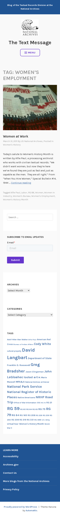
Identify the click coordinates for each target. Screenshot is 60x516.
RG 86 (31, 192)
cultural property (14, 351)
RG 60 (23, 409)
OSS (38, 403)
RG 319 (23, 420)
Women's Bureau (21, 196)
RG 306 (15, 420)
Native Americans (26, 397)
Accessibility (10, 456)
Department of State (40, 358)
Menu (32, 52)
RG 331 (30, 420)
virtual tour (13, 424)
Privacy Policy (11, 489)
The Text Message (30, 42)
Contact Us (10, 472)
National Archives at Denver (37, 382)
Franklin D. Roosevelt (18, 365)
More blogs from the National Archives (26, 481)
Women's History (12, 144)
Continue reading (21, 182)
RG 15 (43, 403)
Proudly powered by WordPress (20, 507)
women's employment (43, 196)
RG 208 (31, 415)
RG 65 (35, 409)
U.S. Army (46, 420)
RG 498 (37, 420)
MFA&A (20, 381)
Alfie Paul (15, 192)
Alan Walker (22, 339)
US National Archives (32, 141)
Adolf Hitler (12, 339)
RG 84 (15, 415)
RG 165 (23, 415)
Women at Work (15, 136)
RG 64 (29, 409)
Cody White (42, 344)
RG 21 (49, 402)
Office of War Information (25, 403)
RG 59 (13, 408)
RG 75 (41, 409)
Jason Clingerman (34, 372)
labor (24, 192)
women (39, 192)
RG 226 (39, 415)
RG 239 (46, 415)
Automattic (31, 510)
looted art (31, 377)
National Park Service (24, 387)
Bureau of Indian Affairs (23, 344)
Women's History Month (15, 199)
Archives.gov (10, 464)
